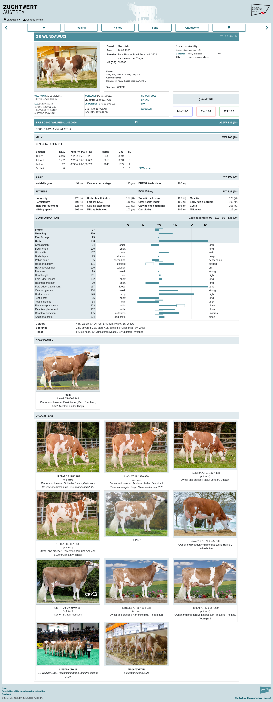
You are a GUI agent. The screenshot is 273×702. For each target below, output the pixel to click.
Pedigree (81, 27)
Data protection (254, 698)
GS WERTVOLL (148, 96)
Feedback (6, 694)
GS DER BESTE (92, 104)
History (118, 27)
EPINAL (145, 100)
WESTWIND (40, 96)
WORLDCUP (91, 96)
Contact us (240, 698)
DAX (143, 104)
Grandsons (192, 27)
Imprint (267, 698)
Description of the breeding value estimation (23, 691)
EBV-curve (145, 168)
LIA (36, 104)
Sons (155, 27)
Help (4, 688)
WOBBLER (146, 109)
